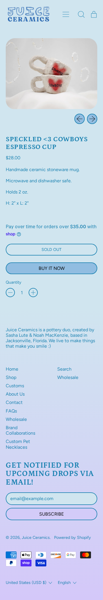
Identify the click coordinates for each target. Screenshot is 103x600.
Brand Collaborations (20, 430)
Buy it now (52, 268)
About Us (15, 394)
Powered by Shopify (72, 537)
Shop (11, 377)
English (64, 582)
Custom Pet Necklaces (18, 444)
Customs (15, 385)
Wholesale (16, 419)
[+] (33, 292)
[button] (81, 14)
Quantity (13, 282)
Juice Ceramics (36, 537)
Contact (14, 402)
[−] (10, 292)
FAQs (11, 411)
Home (12, 369)
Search (64, 369)
